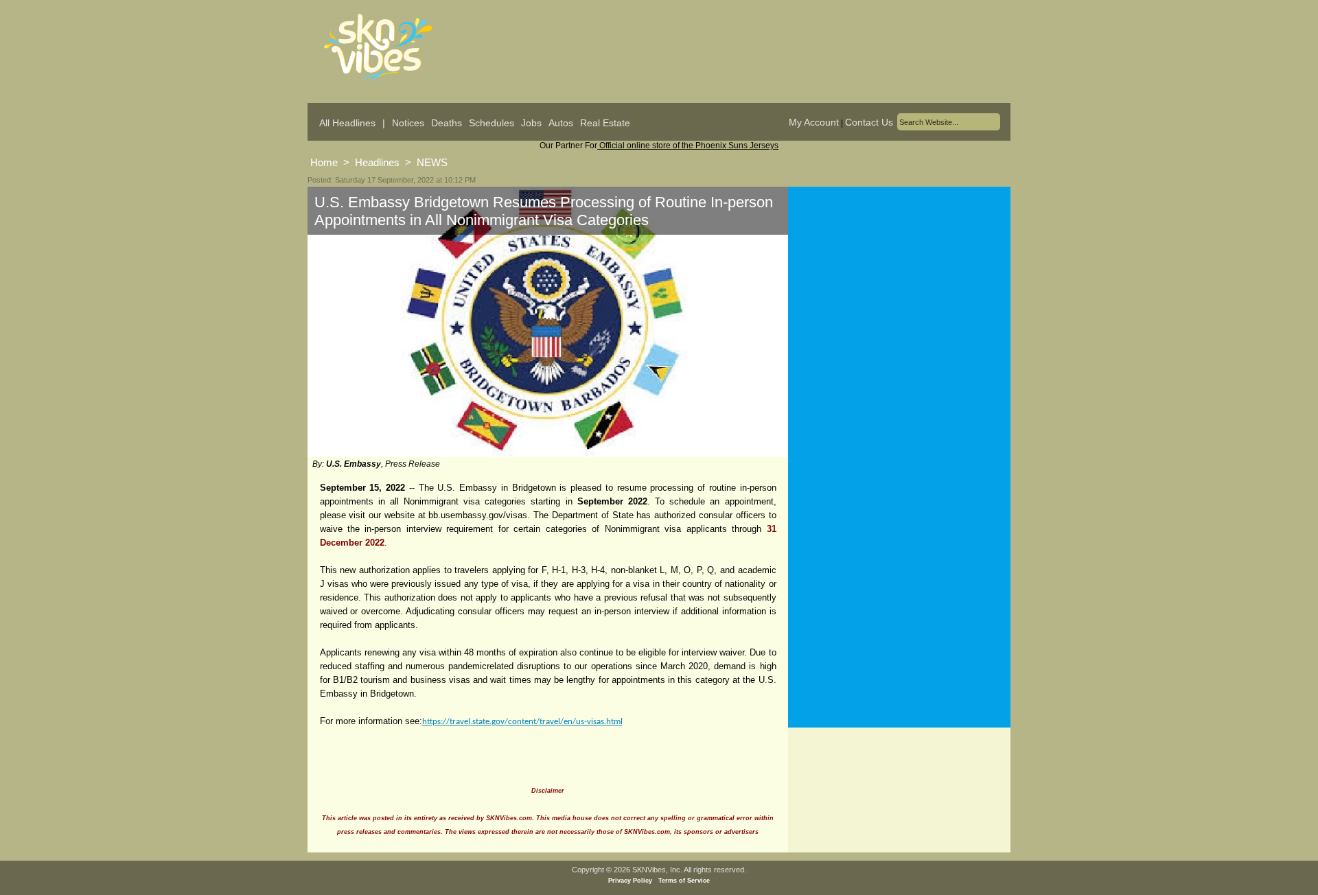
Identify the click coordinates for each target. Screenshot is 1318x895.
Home (324, 162)
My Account (814, 122)
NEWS (432, 162)
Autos (560, 122)
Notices (408, 122)
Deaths (446, 122)
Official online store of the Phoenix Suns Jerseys (687, 145)
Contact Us (869, 122)
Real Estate (605, 122)
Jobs (531, 122)
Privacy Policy (630, 880)
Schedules (491, 122)
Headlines (377, 162)
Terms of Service (684, 880)
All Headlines (347, 122)
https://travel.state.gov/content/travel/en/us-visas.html (522, 721)
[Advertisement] (899, 322)
